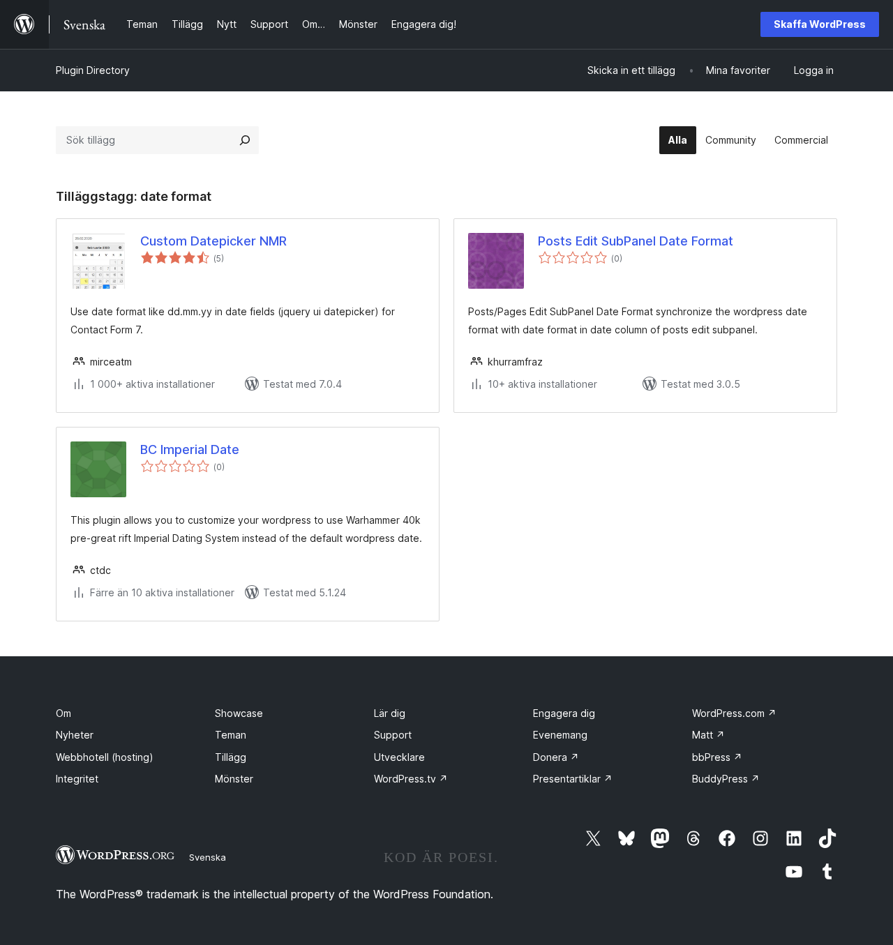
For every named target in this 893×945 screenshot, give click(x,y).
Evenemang (560, 735)
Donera (556, 757)
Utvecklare (399, 757)
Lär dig (389, 713)
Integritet (77, 779)
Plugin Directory (93, 70)
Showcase (239, 713)
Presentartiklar (573, 779)
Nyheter (74, 735)
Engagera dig (564, 713)
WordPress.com (734, 713)
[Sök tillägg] (245, 140)
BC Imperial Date (189, 449)
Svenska (207, 857)
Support (393, 735)
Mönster (234, 779)
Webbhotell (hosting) (104, 757)
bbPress (717, 757)
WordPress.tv (411, 779)
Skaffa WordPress (820, 24)
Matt (708, 735)
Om (63, 713)
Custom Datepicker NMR (213, 241)
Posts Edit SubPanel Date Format (635, 241)
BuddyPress (726, 779)
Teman (230, 735)
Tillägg (230, 757)
